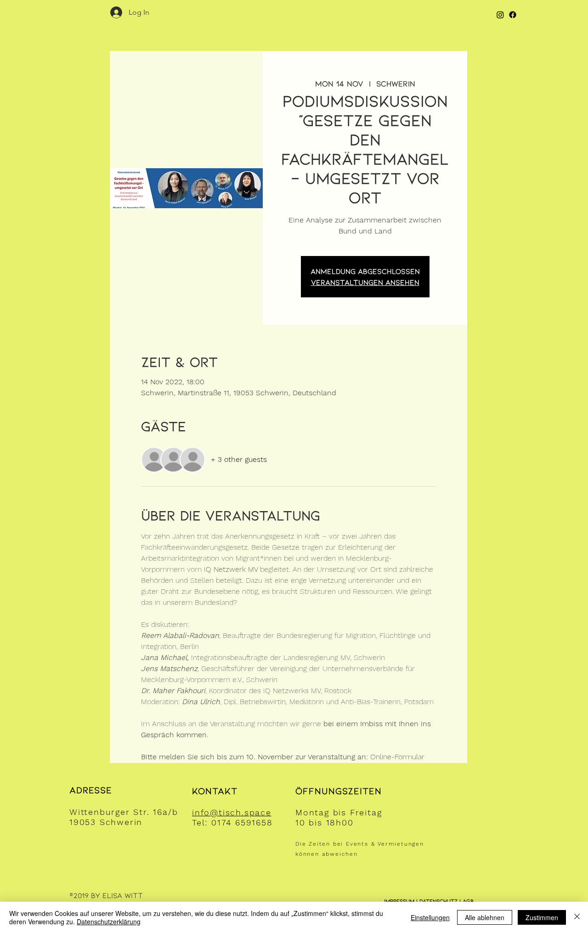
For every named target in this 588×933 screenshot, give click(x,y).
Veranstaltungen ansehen (365, 282)
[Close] (576, 917)
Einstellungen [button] (430, 917)
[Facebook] (512, 14)
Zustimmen (542, 917)
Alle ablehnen (484, 917)
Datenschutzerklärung (109, 921)
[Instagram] (500, 14)
